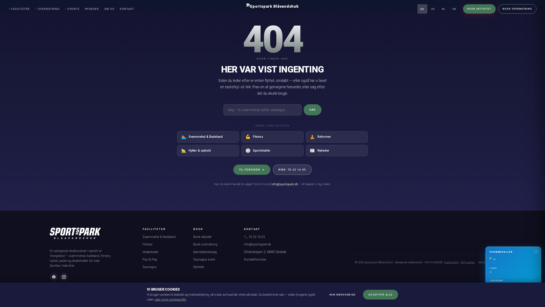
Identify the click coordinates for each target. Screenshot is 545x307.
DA (422, 9)
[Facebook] (54, 277)
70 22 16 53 (292, 169)
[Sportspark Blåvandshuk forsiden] (75, 235)
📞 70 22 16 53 (254, 237)
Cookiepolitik (451, 262)
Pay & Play (150, 259)
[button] (513, 274)
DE (433, 9)
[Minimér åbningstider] (536, 251)
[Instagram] (64, 277)
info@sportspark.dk (285, 184)
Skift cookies (467, 262)
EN (454, 9)
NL (443, 9)
